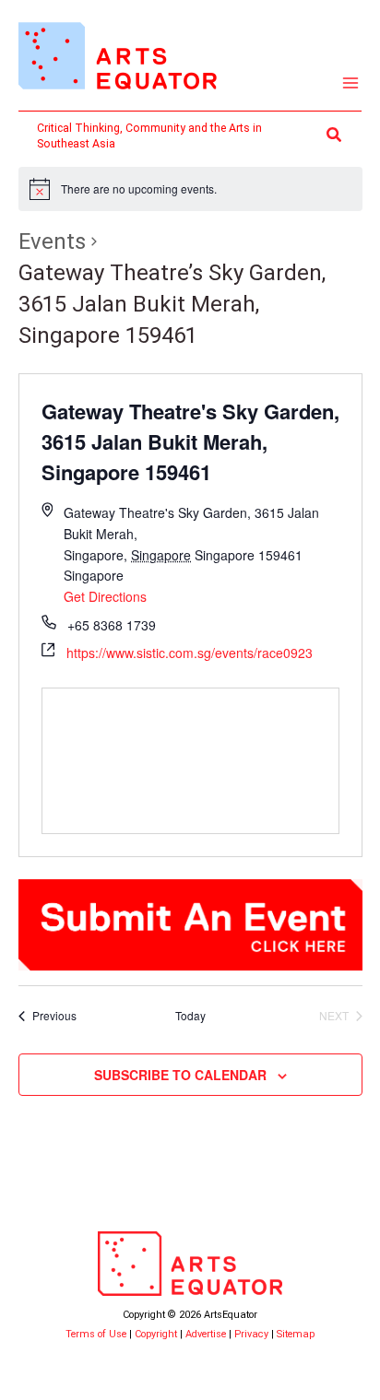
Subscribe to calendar (180, 1074)
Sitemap (296, 1334)
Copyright (156, 1334)
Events (52, 241)
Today (190, 1015)
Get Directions (105, 596)
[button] (335, 135)
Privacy (251, 1334)
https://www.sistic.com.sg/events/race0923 (189, 652)
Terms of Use (95, 1334)
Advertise (205, 1334)
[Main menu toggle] (351, 83)
